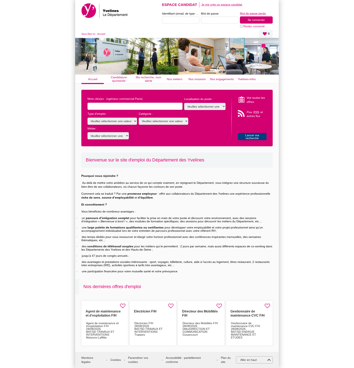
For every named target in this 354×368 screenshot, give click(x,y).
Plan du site (226, 359)
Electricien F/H (145, 311)
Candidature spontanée (119, 79)
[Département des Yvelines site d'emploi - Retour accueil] (105, 10)
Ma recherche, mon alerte (148, 79)
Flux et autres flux (255, 114)
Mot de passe (210, 13)
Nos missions (197, 79)
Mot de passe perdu (253, 13)
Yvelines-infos (247, 79)
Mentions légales (87, 359)
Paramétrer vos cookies (138, 359)
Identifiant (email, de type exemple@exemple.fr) (180, 13)
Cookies (115, 359)
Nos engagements (222, 79)
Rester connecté (254, 26)
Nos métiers (174, 79)
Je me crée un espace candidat (221, 4)
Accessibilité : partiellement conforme (183, 359)
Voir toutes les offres (256, 99)
